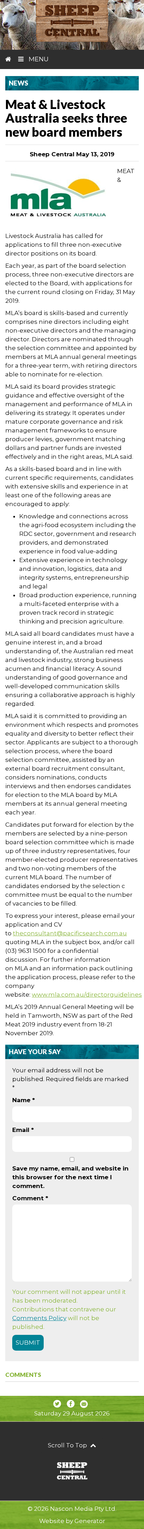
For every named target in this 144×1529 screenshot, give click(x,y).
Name (23, 1100)
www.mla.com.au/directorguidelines (87, 994)
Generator (89, 1520)
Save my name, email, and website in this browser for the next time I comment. (70, 1177)
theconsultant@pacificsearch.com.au (70, 933)
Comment (30, 1198)
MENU (38, 59)
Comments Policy (39, 1318)
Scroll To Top (68, 1445)
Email (23, 1129)
